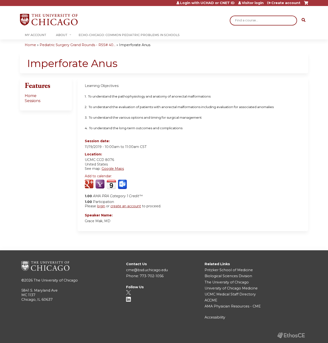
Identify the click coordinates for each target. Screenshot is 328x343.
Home (30, 45)
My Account (35, 35)
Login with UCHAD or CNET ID (207, 3)
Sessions (32, 100)
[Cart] (306, 4)
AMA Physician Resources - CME (233, 306)
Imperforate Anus (134, 45)
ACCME (211, 300)
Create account (285, 3)
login (101, 206)
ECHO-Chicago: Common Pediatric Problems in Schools (129, 35)
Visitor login (253, 3)
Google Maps (113, 168)
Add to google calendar (90, 184)
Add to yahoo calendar (100, 184)
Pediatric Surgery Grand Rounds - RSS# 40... (77, 45)
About (61, 35)
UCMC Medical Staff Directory (230, 294)
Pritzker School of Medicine (229, 270)
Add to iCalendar (111, 184)
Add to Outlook (123, 184)
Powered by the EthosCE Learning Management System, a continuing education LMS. (291, 335)
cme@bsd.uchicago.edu (147, 270)
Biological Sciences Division (228, 276)
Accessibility (215, 317)
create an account (125, 206)
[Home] (49, 19)
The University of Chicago (56, 280)
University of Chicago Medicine (231, 288)
